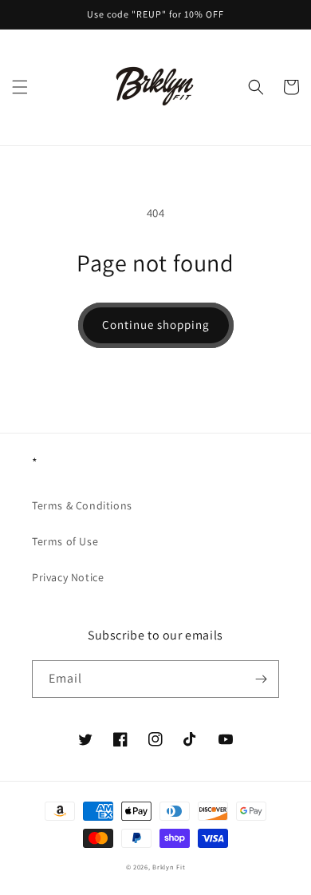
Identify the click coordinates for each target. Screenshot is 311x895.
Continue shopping (156, 324)
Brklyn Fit (168, 866)
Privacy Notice (68, 577)
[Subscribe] (260, 679)
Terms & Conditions (82, 505)
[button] (19, 87)
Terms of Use (65, 541)
